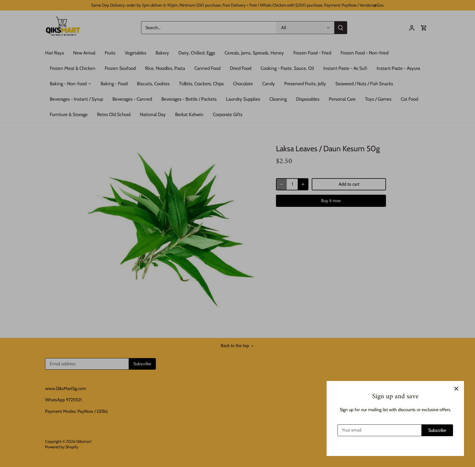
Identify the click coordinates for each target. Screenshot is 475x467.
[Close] (456, 389)
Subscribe (437, 430)
